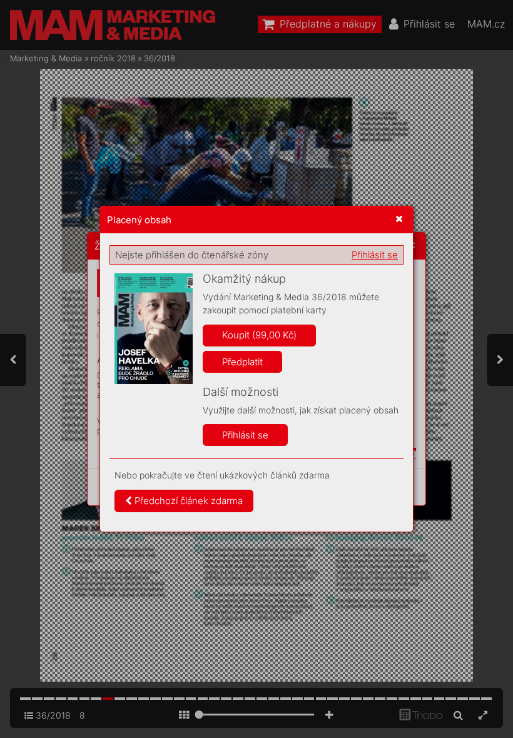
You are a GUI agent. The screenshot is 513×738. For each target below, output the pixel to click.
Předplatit (242, 362)
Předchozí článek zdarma (187, 501)
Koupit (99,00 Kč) (259, 335)
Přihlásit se (375, 255)
